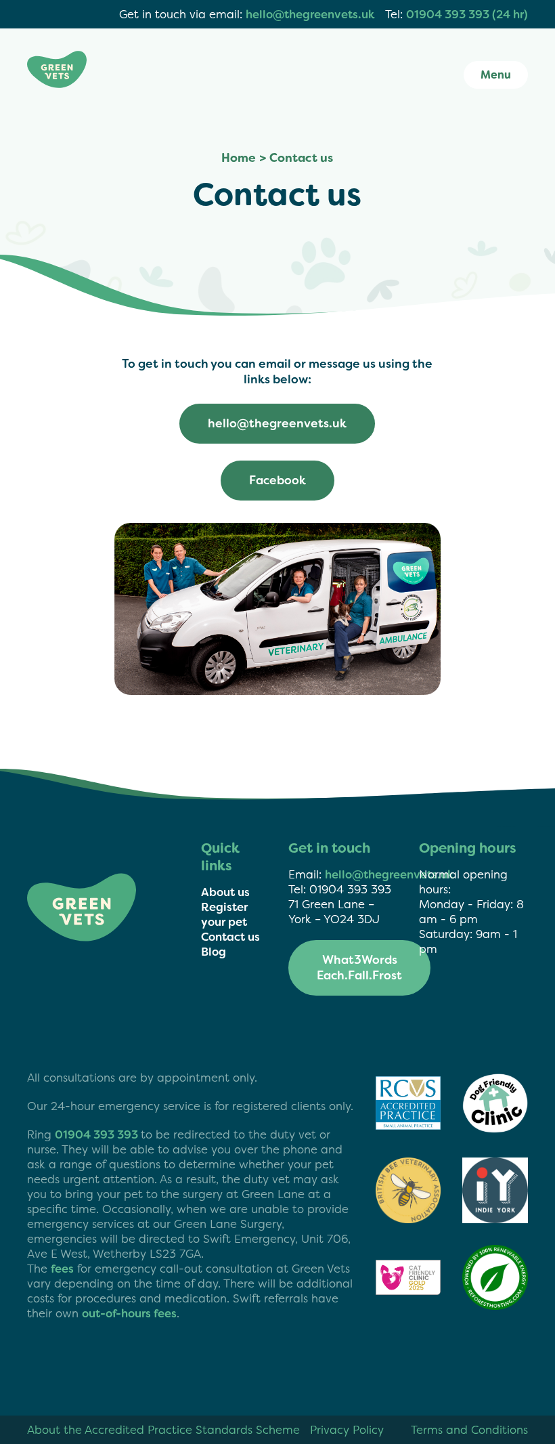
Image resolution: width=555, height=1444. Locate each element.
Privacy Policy (347, 1429)
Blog (213, 951)
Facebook (277, 480)
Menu (496, 75)
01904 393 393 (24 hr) (467, 14)
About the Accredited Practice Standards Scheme (163, 1429)
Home (238, 158)
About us (225, 892)
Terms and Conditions (469, 1429)
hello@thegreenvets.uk (310, 14)
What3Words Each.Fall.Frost (359, 967)
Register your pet (224, 914)
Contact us (230, 936)
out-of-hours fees (129, 1313)
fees (62, 1268)
